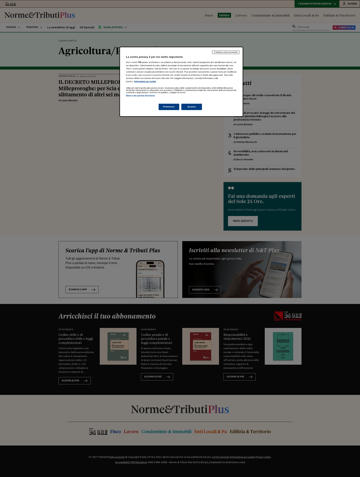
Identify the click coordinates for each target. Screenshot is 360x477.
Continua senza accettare (226, 52)
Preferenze (169, 107)
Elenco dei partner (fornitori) (140, 95)
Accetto (192, 107)
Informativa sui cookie (145, 81)
